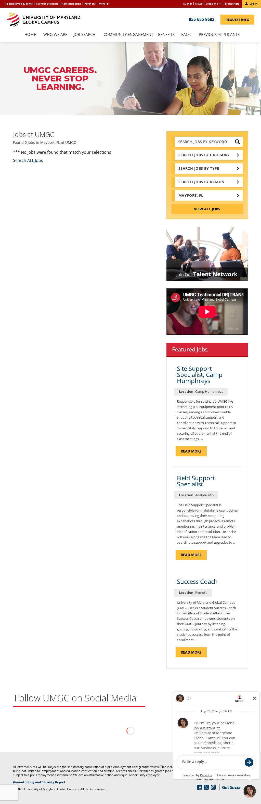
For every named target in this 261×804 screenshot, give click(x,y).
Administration (71, 3)
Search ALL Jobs (28, 160)
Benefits (166, 35)
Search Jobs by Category (204, 154)
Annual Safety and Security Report (45, 782)
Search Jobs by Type (198, 168)
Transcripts (232, 3)
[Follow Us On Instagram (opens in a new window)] (213, 787)
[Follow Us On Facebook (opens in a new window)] (199, 787)
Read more (194, 452)
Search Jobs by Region (201, 181)
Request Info (240, 20)
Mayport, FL (190, 195)
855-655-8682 (201, 19)
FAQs (186, 35)
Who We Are (55, 35)
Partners (90, 3)
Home (30, 35)
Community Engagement (128, 35)
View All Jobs (207, 208)
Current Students (47, 3)
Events (187, 3)
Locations (212, 3)
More (102, 3)
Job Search (84, 35)
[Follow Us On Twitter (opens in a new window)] (206, 787)
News (198, 3)
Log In (253, 3)
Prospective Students (19, 3)
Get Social (232, 787)
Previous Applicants (220, 35)
